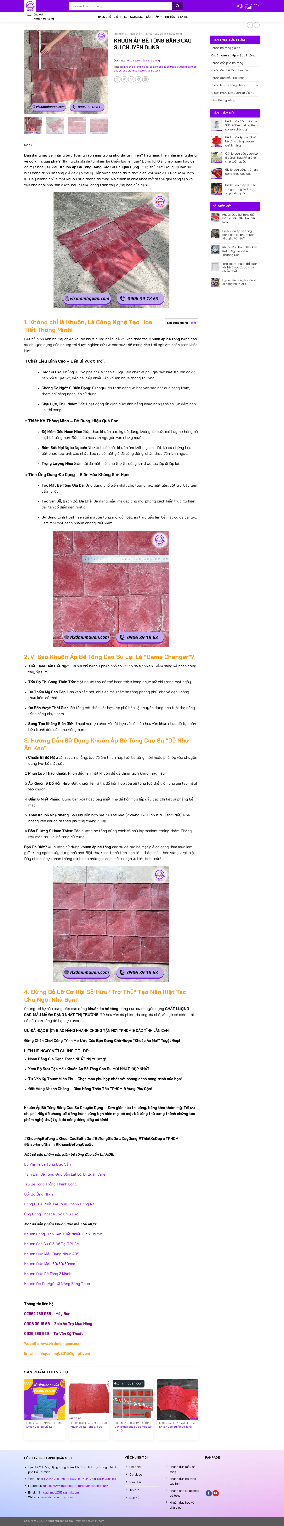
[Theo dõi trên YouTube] (216, 1493)
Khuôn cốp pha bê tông (227, 63)
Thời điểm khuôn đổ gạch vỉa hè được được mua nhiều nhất (240, 267)
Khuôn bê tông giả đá (225, 48)
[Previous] (30, 71)
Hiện (192, 322)
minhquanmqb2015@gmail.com (58, 1492)
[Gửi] (177, 6)
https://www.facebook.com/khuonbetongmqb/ (75, 1486)
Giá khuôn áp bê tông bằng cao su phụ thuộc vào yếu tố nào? (238, 234)
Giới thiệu (121, 17)
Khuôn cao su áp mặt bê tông (233, 55)
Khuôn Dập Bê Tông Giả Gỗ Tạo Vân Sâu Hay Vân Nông (239, 218)
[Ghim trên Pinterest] (138, 79)
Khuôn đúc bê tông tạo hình (230, 70)
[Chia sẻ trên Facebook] (117, 79)
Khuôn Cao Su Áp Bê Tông (175, 1426)
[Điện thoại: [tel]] (248, 6)
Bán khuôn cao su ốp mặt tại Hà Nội (133, 1428)
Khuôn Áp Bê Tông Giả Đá (86, 1426)
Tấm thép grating (223, 100)
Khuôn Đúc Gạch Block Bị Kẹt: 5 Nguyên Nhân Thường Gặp (239, 251)
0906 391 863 (106, 1479)
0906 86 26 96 (78, 1479)
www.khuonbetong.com (57, 1497)
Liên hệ (183, 17)
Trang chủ (103, 17)
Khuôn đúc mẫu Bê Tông (228, 78)
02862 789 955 (54, 1479)
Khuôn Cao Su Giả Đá (39, 1426)
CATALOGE (136, 17)
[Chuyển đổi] (257, 85)
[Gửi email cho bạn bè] (131, 79)
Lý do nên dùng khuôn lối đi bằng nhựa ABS (239, 282)
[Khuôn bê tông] (43, 6)
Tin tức (170, 17)
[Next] (101, 71)
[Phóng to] (29, 109)
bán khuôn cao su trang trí (164, 66)
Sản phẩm (152, 17)
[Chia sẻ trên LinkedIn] (145, 79)
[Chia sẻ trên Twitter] (124, 79)
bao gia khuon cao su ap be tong (141, 70)
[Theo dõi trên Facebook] (209, 1493)
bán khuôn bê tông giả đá (133, 66)
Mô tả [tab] (28, 145)
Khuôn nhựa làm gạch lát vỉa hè (232, 93)
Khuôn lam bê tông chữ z (228, 85)
